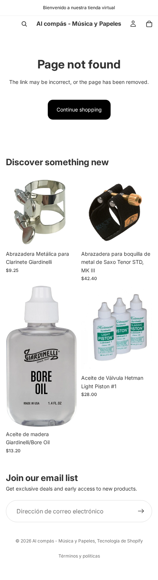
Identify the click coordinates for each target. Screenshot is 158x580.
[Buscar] (24, 24)
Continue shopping (79, 109)
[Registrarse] (141, 511)
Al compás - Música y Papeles (63, 541)
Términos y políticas (79, 556)
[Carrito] (149, 24)
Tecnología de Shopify (120, 541)
